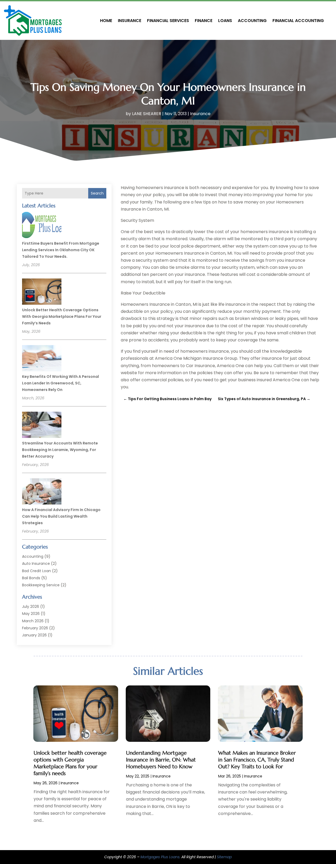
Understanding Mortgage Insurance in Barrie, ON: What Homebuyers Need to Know (161, 760)
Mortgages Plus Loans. (160, 857)
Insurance (129, 21)
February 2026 (35, 628)
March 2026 (33, 621)
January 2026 (34, 635)
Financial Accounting (298, 21)
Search (97, 193)
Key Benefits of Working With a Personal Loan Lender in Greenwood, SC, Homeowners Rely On (60, 383)
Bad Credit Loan (36, 570)
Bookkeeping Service (41, 585)
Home (106, 21)
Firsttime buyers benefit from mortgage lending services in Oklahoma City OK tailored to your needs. (60, 250)
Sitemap (224, 857)
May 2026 (31, 613)
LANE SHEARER (146, 114)
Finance (203, 21)
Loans (225, 21)
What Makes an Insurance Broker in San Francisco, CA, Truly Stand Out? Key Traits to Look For (257, 760)
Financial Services (168, 21)
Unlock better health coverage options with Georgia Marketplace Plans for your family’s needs (61, 316)
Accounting (252, 21)
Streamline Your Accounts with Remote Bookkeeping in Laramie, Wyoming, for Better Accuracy (60, 450)
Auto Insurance (36, 563)
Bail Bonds (31, 578)
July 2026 (30, 606)
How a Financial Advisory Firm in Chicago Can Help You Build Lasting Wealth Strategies (61, 516)
